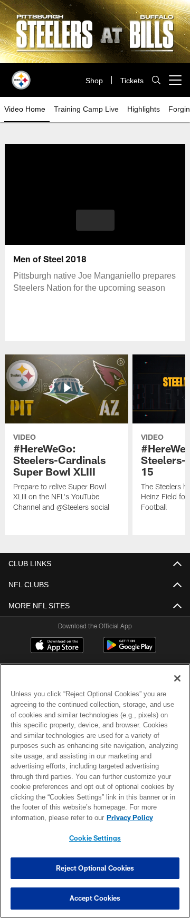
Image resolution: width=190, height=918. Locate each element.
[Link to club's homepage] (21, 75)
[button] (95, 220)
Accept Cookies (95, 898)
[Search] (156, 80)
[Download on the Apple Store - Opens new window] (57, 646)
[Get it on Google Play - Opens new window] (129, 650)
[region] (95, 791)
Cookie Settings (95, 838)
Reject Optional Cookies (95, 868)
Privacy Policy (46, 817)
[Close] (177, 678)
